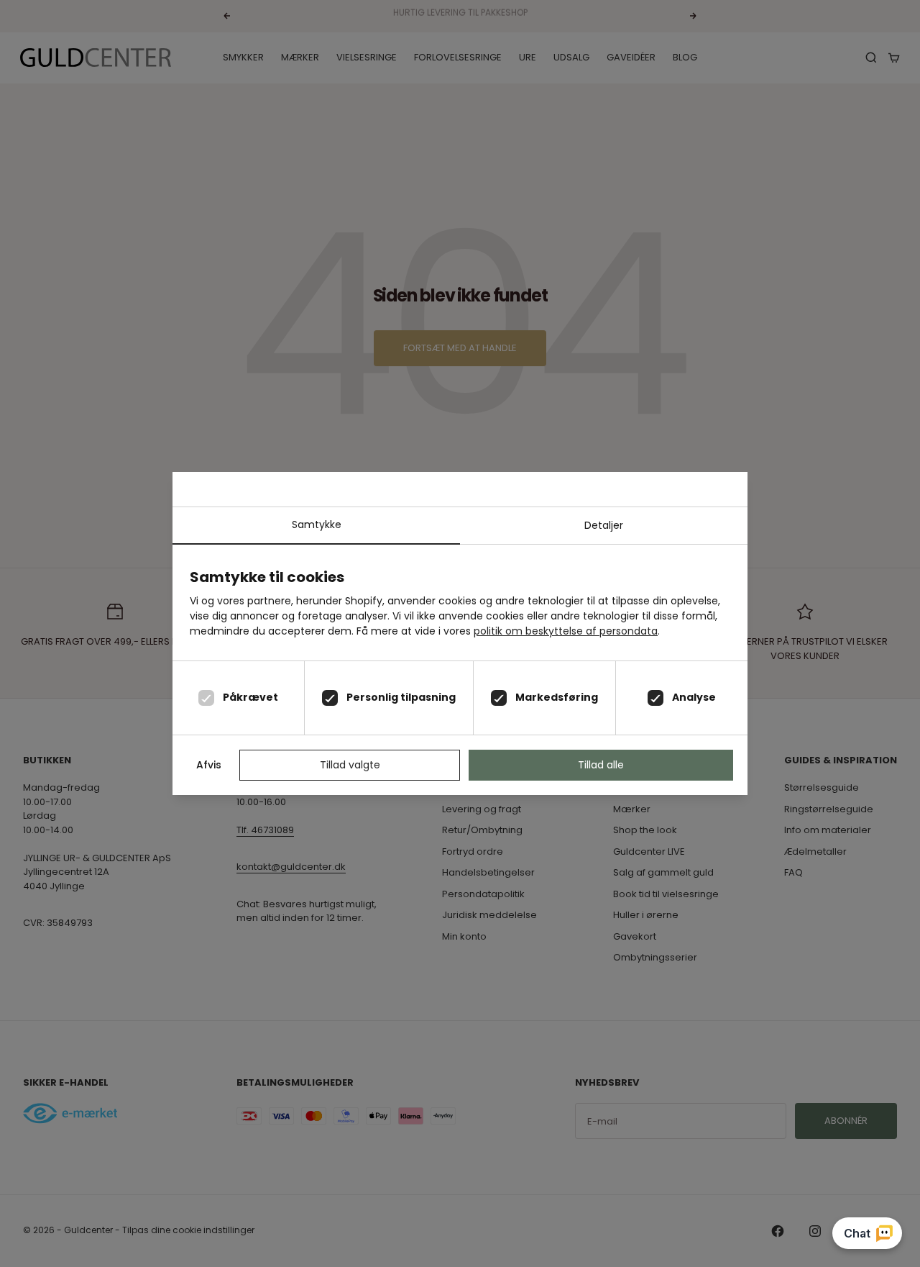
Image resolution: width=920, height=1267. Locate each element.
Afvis (208, 765)
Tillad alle (601, 765)
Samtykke (316, 524)
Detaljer (603, 525)
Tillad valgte (350, 765)
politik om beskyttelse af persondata (566, 631)
